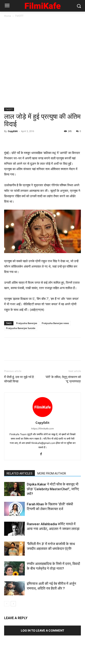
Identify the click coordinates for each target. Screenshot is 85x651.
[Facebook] (8, 140)
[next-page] (13, 603)
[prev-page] (6, 603)
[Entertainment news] (42, 5)
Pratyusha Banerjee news (55, 323)
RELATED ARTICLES (19, 473)
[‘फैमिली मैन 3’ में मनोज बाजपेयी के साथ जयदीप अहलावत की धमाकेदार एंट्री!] (14, 549)
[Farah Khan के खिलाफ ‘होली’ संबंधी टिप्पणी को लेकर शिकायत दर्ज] (14, 509)
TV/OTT (19, 16)
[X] (18, 140)
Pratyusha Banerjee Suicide (20, 328)
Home (7, 16)
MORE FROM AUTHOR (51, 473)
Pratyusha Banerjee (26, 323)
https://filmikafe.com (42, 428)
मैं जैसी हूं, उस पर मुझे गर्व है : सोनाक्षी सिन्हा (19, 379)
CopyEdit (13, 131)
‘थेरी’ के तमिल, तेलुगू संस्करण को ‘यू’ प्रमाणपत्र (63, 379)
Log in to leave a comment (42, 630)
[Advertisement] (42, 63)
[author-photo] (42, 417)
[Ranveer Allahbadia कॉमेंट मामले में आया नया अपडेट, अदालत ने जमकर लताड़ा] (14, 529)
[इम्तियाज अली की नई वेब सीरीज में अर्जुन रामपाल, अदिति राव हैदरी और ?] (14, 588)
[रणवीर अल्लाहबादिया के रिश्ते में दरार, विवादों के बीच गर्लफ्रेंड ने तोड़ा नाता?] (14, 568)
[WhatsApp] (37, 140)
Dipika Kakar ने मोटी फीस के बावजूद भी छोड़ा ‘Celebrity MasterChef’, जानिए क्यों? (53, 489)
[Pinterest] (27, 140)
